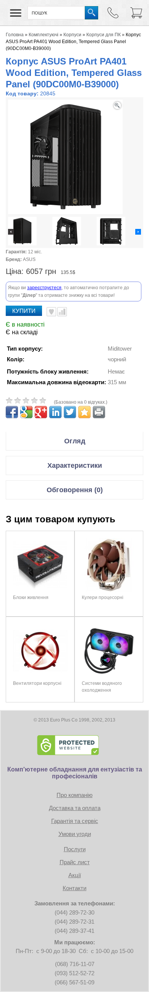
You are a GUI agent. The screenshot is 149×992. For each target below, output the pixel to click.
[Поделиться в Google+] (41, 412)
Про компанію (74, 795)
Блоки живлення (31, 597)
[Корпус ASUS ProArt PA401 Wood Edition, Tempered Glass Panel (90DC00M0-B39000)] (22, 232)
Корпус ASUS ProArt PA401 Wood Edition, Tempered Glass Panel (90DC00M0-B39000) (73, 41)
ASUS (29, 259)
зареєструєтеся (44, 287)
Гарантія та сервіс (74, 821)
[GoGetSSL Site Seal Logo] (74, 745)
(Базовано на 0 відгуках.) (80, 402)
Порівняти (62, 311)
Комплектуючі (43, 34)
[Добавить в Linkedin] (55, 412)
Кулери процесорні (102, 597)
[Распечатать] (99, 412)
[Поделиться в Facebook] (12, 412)
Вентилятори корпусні (37, 683)
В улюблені (51, 311)
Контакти (74, 888)
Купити (24, 311)
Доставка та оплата (74, 808)
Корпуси (72, 34)
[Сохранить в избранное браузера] (84, 412)
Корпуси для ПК (103, 34)
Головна (15, 34)
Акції (74, 875)
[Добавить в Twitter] (70, 412)
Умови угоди (74, 834)
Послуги (75, 849)
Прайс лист (75, 862)
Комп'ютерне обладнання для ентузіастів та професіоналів (74, 772)
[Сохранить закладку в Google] (26, 412)
